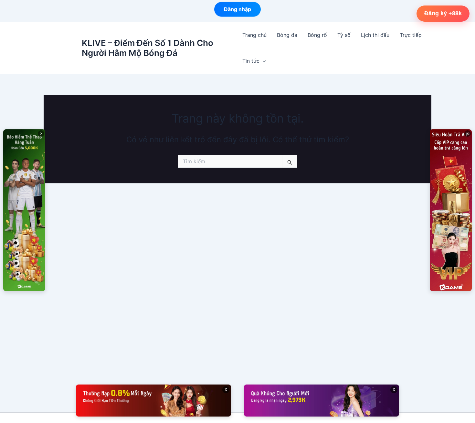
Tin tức (250, 61)
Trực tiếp (411, 35)
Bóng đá (287, 35)
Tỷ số (344, 35)
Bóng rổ (317, 35)
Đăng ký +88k (443, 13)
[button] (262, 61)
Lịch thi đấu (375, 35)
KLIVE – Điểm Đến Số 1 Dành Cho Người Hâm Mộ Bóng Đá (147, 48)
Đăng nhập (237, 11)
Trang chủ (254, 35)
